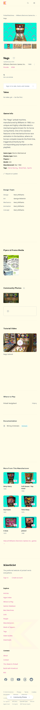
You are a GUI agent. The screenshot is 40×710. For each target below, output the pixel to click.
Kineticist (9, 565)
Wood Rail (22, 168)
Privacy (19, 692)
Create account (17, 578)
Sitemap (15, 694)
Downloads (7, 640)
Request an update (12, 174)
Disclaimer (6, 694)
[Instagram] (12, 679)
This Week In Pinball (10, 664)
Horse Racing (12, 168)
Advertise (24, 694)
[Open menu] (34, 3)
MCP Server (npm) (25, 704)
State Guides (7, 636)
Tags (5, 631)
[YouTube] (18, 679)
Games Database (9, 606)
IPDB (13, 67)
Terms (26, 692)
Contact (6, 660)
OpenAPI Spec (24, 701)
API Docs (14, 701)
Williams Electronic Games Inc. (25, 15)
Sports (29, 168)
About (5, 656)
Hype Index (7, 598)
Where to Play (8, 602)
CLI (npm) (15, 704)
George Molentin (20, 199)
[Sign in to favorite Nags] (14, 58)
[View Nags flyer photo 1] (11, 265)
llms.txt (32, 701)
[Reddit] (31, 679)
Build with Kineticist (10, 668)
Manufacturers (8, 623)
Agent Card (6, 704)
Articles (6, 593)
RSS (4, 673)
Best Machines (8, 610)
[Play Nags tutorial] (20, 342)
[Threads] (25, 679)
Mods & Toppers (9, 627)
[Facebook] (5, 679)
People (5, 619)
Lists (5, 614)
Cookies (34, 692)
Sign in (5, 578)
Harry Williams (19, 195)
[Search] (27, 3)
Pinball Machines (8, 15)
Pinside (6, 67)
